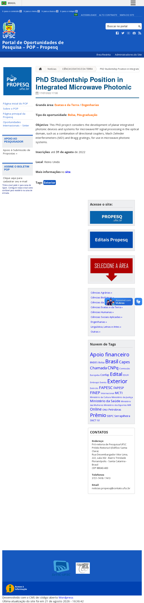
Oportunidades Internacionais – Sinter (16, 123)
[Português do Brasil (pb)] (76, 15)
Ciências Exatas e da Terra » (107, 307)
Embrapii (94, 382)
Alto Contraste (108, 15)
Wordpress (66, 597)
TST (98, 420)
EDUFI (126, 375)
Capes (124, 361)
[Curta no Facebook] (117, 33)
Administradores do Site (128, 54)
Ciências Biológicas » (102, 297)
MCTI (119, 393)
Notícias (52, 69)
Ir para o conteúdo (11, 11)
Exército (94, 388)
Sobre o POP (10, 108)
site (67, 172)
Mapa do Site (127, 15)
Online (96, 409)
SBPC (110, 416)
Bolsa (71, 115)
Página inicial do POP (15, 103)
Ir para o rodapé (68, 11)
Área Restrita (103, 54)
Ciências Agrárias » (101, 292)
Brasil (12, 3)
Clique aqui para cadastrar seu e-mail (15, 179)
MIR (129, 405)
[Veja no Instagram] (134, 33)
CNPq (113, 368)
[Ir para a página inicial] (39, 69)
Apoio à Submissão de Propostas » (16, 151)
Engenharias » (99, 322)
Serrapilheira (122, 416)
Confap (104, 375)
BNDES (94, 362)
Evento (103, 382)
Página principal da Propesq (14, 115)
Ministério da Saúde (105, 401)
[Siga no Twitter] (123, 33)
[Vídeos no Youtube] (128, 33)
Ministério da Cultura (100, 397)
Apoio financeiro (109, 354)
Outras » (95, 331)
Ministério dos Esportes (115, 405)
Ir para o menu (31, 11)
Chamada (98, 367)
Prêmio (98, 415)
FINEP (95, 392)
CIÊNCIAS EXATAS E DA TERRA (77, 69)
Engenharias (90, 105)
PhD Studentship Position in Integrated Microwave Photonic (83, 83)
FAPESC (106, 387)
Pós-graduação (87, 115)
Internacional (107, 393)
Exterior (49, 182)
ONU (105, 409)
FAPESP (118, 388)
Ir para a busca (50, 11)
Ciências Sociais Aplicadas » (106, 317)
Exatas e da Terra (67, 105)
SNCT (93, 420)
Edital (116, 374)
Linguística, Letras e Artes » (106, 326)
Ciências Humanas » (102, 312)
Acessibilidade (89, 15)
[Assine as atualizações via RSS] (139, 33)
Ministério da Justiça (122, 397)
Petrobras (114, 409)
